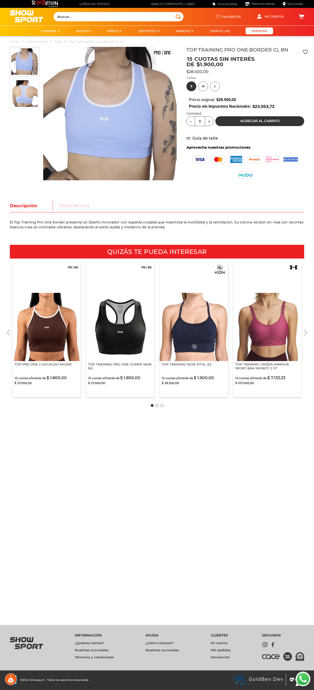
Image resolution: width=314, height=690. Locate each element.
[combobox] (118, 16)
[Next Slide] (189, 4)
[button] (191, 86)
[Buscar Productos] (178, 16)
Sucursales (295, 4)
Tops (58, 41)
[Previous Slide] (84, 4)
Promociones (227, 4)
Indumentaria (37, 41)
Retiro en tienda (263, 4)
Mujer (15, 41)
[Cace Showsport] (272, 659)
